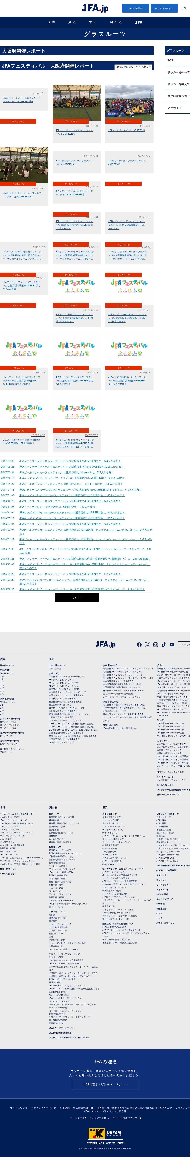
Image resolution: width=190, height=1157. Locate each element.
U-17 (2, 687)
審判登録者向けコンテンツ (61, 832)
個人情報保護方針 (83, 1107)
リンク (159, 918)
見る (72, 22)
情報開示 (160, 835)
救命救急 (53, 920)
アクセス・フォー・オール (168, 851)
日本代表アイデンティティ (12, 748)
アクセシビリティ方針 (43, 1107)
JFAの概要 (161, 820)
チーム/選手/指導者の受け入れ (116, 939)
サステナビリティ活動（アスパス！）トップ (122, 868)
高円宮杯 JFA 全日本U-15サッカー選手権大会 (124, 704)
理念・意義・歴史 (57, 878)
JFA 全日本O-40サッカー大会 (170, 723)
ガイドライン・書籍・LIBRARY (63, 949)
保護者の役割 (55, 982)
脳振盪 (52, 914)
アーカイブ (76, 1117)
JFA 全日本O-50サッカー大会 (170, 726)
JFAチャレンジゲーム (10, 829)
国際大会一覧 (55, 668)
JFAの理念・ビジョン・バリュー (105, 1084)
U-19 (2, 682)
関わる (116, 22)
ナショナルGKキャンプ (113, 829)
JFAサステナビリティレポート (116, 912)
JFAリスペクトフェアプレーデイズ (65, 997)
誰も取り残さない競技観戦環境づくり (119, 874)
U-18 (2, 684)
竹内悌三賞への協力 (111, 890)
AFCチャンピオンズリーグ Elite (63, 682)
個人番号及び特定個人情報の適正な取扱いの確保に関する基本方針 (134, 1107)
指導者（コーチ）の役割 (60, 849)
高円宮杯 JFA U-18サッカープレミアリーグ (123, 671)
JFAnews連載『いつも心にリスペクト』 (67, 985)
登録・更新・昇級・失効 (60, 881)
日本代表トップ (7, 665)
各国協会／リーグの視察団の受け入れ (119, 942)
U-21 (2, 679)
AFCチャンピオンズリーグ (61, 679)
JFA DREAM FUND (165, 857)
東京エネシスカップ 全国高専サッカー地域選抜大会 (72, 736)
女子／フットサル (8, 727)
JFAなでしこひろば (9, 826)
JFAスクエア (6, 838)
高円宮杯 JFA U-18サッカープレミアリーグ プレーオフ (128, 677)
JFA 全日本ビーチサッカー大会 (171, 779)
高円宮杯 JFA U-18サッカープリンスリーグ (123, 674)
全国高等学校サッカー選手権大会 (118, 680)
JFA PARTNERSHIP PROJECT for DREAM (69, 1037)
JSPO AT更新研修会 (58, 927)
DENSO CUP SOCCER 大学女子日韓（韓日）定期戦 (73, 729)
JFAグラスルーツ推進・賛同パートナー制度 (20, 863)
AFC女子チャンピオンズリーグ (171, 709)
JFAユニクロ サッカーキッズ (13, 820)
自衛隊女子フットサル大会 (169, 749)
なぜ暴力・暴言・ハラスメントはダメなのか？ (70, 975)
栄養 (51, 936)
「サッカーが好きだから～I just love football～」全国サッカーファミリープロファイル (22, 859)
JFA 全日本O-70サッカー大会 (170, 732)
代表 (52, 22)
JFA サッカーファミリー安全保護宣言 (66, 960)
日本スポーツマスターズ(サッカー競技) (67, 707)
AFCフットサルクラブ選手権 (170, 771)
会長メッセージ (163, 816)
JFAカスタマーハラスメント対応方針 (105, 1111)
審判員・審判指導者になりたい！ (64, 823)
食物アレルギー (56, 933)
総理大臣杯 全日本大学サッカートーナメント (69, 714)
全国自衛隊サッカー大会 (60, 704)
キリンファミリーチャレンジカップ (16, 832)
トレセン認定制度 (110, 820)
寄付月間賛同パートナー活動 (115, 918)
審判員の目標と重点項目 (60, 842)
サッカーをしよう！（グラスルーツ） (17, 813)
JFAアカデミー (109, 851)
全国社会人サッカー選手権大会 (63, 698)
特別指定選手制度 (110, 845)
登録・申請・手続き (165, 832)
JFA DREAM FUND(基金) (61, 1032)
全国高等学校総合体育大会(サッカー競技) (122, 684)
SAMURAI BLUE (7, 673)
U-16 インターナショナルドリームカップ (122, 696)
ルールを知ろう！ (165, 784)
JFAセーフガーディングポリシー (64, 963)
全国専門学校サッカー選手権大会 (64, 739)
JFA (104, 807)
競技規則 (53, 835)
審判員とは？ (55, 820)
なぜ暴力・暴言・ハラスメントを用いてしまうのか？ (73, 972)
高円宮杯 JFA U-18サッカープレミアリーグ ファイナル (128, 668)
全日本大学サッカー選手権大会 (63, 710)
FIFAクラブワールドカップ (61, 742)
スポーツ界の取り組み (59, 994)
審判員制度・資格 (57, 826)
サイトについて (19, 1107)
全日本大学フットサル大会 (169, 753)
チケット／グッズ (164, 899)
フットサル (161, 879)
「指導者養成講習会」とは (61, 856)
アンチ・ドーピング (58, 930)
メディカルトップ (57, 911)
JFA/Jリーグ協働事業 (112, 860)
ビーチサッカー (7, 735)
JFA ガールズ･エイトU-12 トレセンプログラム (123, 835)
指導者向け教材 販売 (58, 875)
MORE (76, 598)
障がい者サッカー (8, 851)
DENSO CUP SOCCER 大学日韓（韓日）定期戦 (71, 723)
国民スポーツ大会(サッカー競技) (64, 688)
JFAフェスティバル (9, 854)
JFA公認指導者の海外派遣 (61, 900)
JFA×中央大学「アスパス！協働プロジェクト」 (124, 884)
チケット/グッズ (164, 8)
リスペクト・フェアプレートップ (64, 954)
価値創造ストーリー (165, 842)
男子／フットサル (8, 721)
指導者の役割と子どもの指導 (62, 979)
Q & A (159, 913)
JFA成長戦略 (162, 826)
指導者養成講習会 (57, 862)
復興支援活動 (108, 906)
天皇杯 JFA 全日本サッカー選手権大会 (66, 676)
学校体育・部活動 (8, 848)
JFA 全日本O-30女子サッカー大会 (172, 671)
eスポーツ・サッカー (9, 743)
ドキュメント (162, 889)
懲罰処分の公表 (56, 1023)
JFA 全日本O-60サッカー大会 (170, 729)
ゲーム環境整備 (109, 848)
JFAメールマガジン (165, 923)
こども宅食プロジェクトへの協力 (117, 909)
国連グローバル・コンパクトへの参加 (119, 915)
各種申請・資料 (56, 884)
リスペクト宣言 (56, 957)
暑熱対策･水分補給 (57, 917)
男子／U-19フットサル (10, 724)
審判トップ (54, 813)
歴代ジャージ (6, 751)
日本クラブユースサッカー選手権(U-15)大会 (123, 714)
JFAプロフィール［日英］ (168, 860)
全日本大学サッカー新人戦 (61, 717)
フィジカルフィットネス (60, 893)
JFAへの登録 (135, 8)
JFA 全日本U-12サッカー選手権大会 (119, 728)
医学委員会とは (56, 945)
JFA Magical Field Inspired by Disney (16, 823)
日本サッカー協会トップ (167, 813)
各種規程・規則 (163, 829)
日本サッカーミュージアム (169, 794)
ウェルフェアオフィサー (60, 1001)
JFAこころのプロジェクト (114, 887)
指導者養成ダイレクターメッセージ (65, 853)
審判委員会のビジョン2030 (61, 816)
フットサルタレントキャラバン (116, 842)
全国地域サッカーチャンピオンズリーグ (67, 692)
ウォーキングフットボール (12, 835)
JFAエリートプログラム (113, 826)
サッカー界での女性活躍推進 (115, 877)
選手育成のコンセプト (112, 816)
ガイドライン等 (56, 906)
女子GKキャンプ (110, 832)
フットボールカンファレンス (62, 868)
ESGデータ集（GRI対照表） (169, 838)
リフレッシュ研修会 (58, 865)
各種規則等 (161, 908)
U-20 (2, 704)
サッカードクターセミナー (61, 923)
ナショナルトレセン (111, 823)
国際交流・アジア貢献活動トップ (117, 923)
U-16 (2, 690)
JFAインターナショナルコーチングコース (68, 903)
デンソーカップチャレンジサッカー (65, 720)
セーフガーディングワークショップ (65, 1010)
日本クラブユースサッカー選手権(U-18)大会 (123, 690)
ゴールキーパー (56, 890)
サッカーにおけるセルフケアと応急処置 (67, 942)
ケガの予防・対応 (57, 939)
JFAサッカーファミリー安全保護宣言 (119, 881)
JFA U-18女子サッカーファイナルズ (173, 680)
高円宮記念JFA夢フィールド (115, 857)
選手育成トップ (109, 813)
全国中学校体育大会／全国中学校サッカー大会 (124, 707)
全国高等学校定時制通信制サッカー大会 (121, 687)
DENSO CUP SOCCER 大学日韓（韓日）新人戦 (71, 726)
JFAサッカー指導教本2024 (61, 871)
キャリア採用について (125, 1117)
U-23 (2, 676)
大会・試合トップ (57, 665)
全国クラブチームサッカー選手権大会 (66, 695)
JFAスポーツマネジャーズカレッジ (118, 896)
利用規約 (65, 1107)
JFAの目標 (161, 823)
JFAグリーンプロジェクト (114, 871)
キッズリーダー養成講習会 (12, 844)
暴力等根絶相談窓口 (58, 1019)
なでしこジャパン (8, 701)
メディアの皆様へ (99, 1117)
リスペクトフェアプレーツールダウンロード (69, 1016)
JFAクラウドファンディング (62, 1028)
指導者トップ (55, 847)
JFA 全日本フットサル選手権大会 (172, 743)
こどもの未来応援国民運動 (114, 893)
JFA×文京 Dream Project (167, 854)
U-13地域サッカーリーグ (114, 710)
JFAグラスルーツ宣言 (10, 816)
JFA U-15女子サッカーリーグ (170, 693)
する (93, 22)
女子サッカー (162, 875)
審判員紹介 (54, 829)
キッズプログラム (8, 841)
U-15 (2, 693)
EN (184, 8)
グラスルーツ (105, 33)
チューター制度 (56, 887)
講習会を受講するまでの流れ (62, 859)
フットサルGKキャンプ (113, 838)
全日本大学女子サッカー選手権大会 (173, 677)
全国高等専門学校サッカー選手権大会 (66, 732)
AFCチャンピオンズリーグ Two (63, 685)
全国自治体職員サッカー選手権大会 (65, 701)
